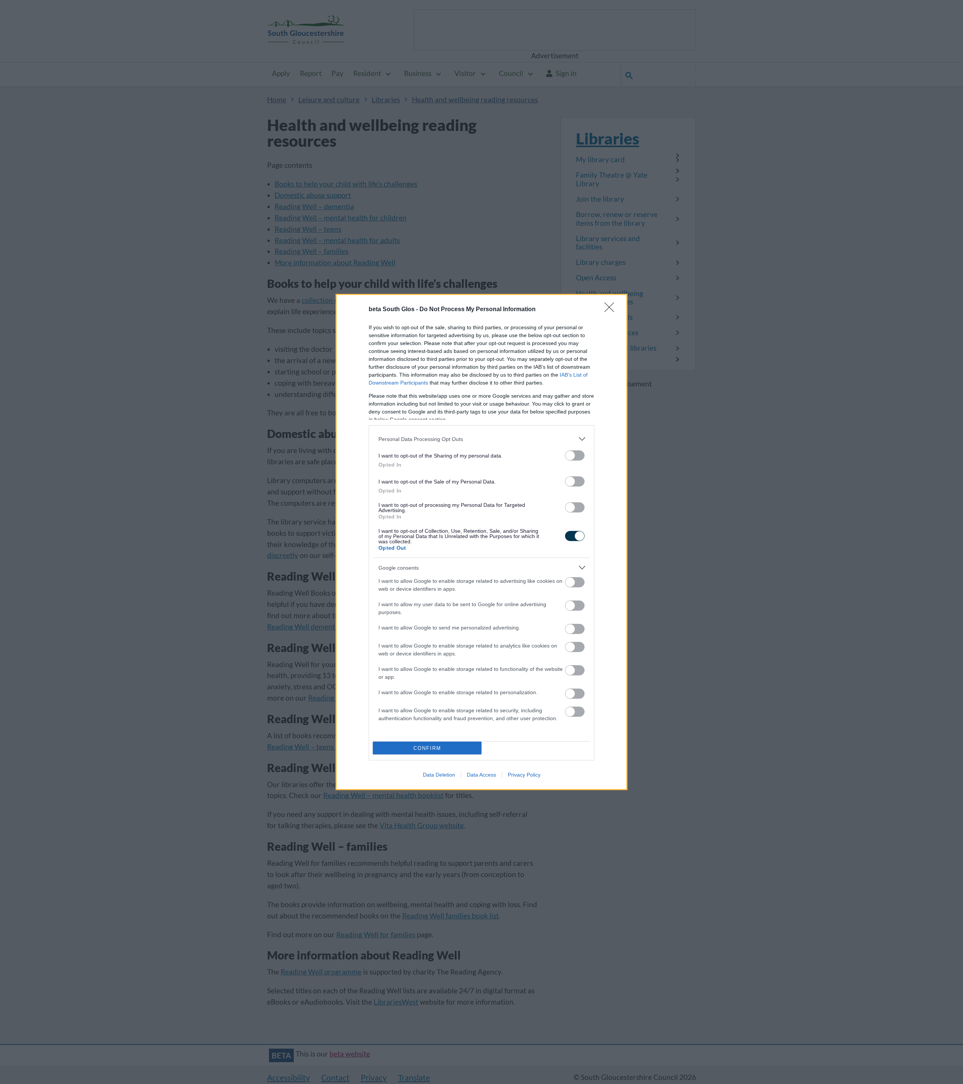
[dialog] (481, 542)
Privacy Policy (524, 775)
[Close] (612, 310)
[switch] (575, 455)
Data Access (481, 775)
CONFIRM (427, 748)
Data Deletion (439, 775)
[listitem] (481, 439)
